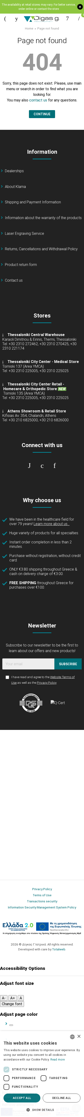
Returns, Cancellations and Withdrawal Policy (41, 249)
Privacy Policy (46, 682)
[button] (42, 1109)
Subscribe (68, 664)
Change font (12, 1004)
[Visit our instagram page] (42, 465)
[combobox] (72, 1037)
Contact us (14, 280)
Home (29, 28)
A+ (12, 998)
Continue (42, 114)
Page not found (48, 28)
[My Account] (67, 18)
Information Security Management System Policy (42, 907)
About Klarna (15, 186)
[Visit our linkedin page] (54, 465)
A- (4, 998)
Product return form (21, 264)
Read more (57, 1059)
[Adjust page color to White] (11, 1025)
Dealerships (14, 171)
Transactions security (42, 901)
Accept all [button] (22, 1098)
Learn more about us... (52, 524)
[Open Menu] (5, 18)
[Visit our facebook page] (29, 465)
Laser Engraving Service (24, 233)
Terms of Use (42, 895)
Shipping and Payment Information (33, 202)
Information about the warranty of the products (43, 218)
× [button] (78, 1036)
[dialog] (42, 1074)
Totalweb (58, 949)
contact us (38, 100)
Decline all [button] (61, 1098)
